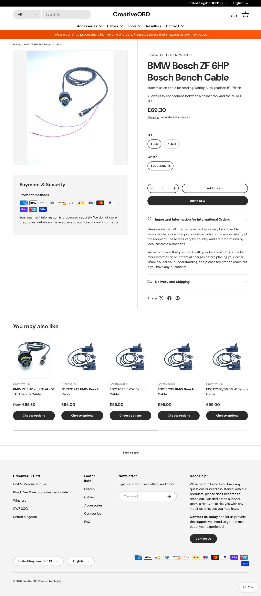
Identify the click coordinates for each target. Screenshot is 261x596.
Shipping (153, 117)
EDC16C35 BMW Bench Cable (176, 391)
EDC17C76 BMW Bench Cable (128, 391)
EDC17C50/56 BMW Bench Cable (227, 391)
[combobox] (52, 14)
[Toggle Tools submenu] (139, 26)
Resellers (153, 26)
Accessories (87, 26)
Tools (132, 26)
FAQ (87, 522)
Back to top (131, 452)
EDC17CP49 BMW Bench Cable (80, 391)
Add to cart (215, 188)
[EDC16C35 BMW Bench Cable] (179, 358)
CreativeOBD (156, 55)
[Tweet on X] (161, 298)
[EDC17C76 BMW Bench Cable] (131, 358)
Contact (172, 26)
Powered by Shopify (50, 581)
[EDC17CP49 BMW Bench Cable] (82, 358)
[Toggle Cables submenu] (121, 26)
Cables (112, 26)
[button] (245, 14)
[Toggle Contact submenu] (182, 26)
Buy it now (197, 200)
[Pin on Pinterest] (178, 298)
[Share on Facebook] (169, 298)
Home (16, 44)
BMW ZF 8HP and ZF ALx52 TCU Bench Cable (34, 391)
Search (89, 489)
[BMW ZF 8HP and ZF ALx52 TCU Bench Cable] (34, 358)
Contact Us (92, 513)
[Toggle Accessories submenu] (100, 26)
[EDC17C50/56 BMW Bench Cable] (227, 358)
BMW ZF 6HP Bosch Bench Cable (42, 44)
